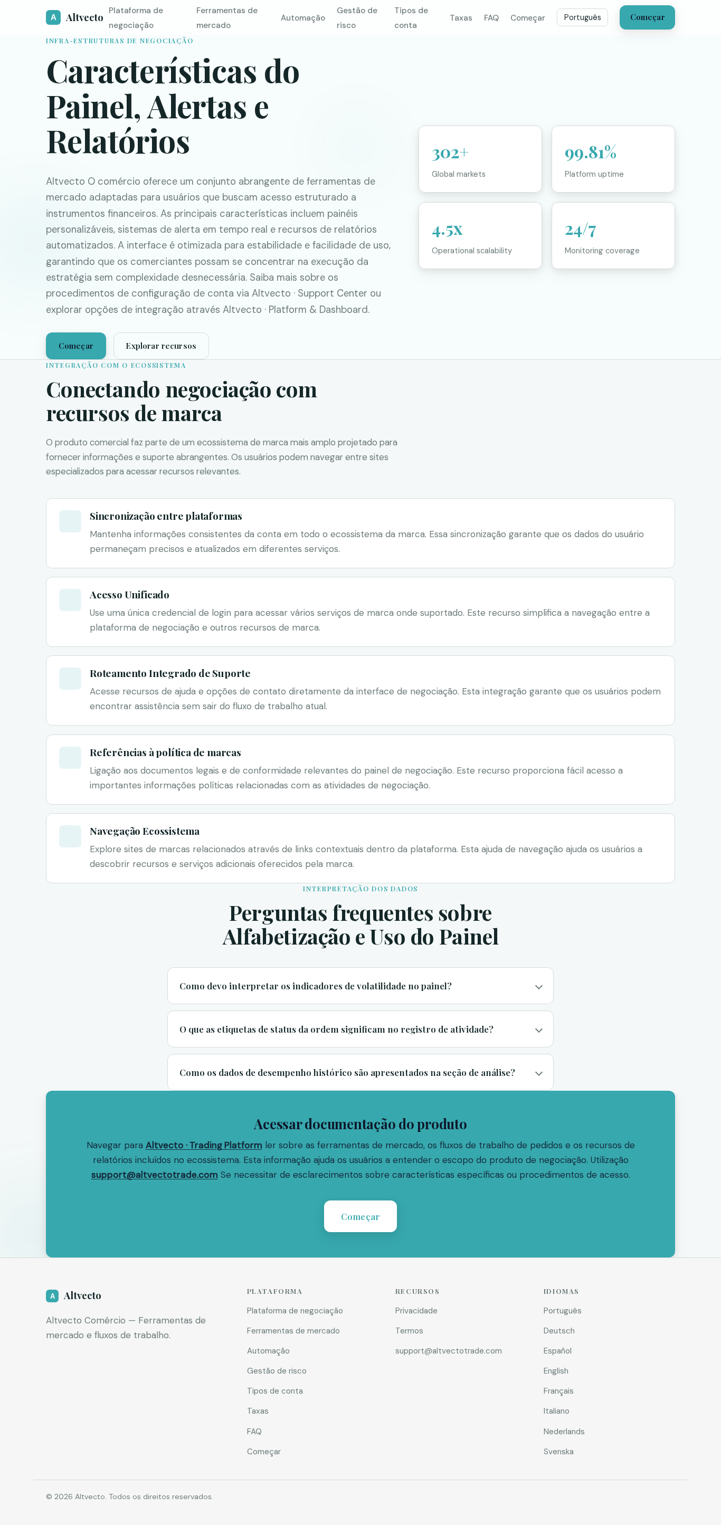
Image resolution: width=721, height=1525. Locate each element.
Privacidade (416, 1310)
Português (582, 17)
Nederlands (564, 1431)
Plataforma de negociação (295, 1310)
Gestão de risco (277, 1371)
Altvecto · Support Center (309, 293)
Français (559, 1391)
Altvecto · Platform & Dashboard (295, 309)
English (556, 1371)
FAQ (491, 18)
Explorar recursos (161, 345)
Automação (303, 18)
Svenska (559, 1451)
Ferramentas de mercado (293, 1331)
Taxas (461, 18)
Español (558, 1351)
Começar (527, 18)
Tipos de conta (275, 1391)
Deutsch (559, 1331)
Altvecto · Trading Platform (204, 1145)
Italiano (557, 1411)
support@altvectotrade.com (154, 1174)
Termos (409, 1331)
